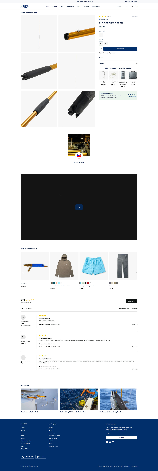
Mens (47, 6)
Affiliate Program (53, 438)
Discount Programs (26, 441)
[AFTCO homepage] (25, 6)
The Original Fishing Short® (86, 286)
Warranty (23, 438)
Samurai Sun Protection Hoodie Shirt (60, 286)
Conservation (95, 6)
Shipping (23, 435)
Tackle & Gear (70, 6)
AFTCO (26, 466)
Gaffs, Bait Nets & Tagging (29, 12)
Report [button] (54, 324)
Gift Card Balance (25, 443)
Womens (54, 6)
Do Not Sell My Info (53, 446)
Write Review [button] (132, 301)
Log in (135, 1)
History (50, 430)
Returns (23, 430)
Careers (51, 441)
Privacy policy (109, 466)
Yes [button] (52, 324)
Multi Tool (23, 283)
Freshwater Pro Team (54, 435)
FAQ (22, 433)
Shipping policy (126, 466)
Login (22, 446)
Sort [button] (22, 308)
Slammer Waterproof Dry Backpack (123, 82)
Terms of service (118, 466)
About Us (86, 6)
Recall (50, 443)
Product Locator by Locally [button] (107, 53)
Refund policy (101, 466)
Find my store (129, 1)
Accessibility (134, 466)
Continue (121, 437)
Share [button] (58, 324)
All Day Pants (112, 286)
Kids (62, 6)
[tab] (124, 309)
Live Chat (41, 456)
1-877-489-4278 (28, 456)
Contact (23, 427)
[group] (29, 300)
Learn (78, 6)
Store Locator (24, 448)
